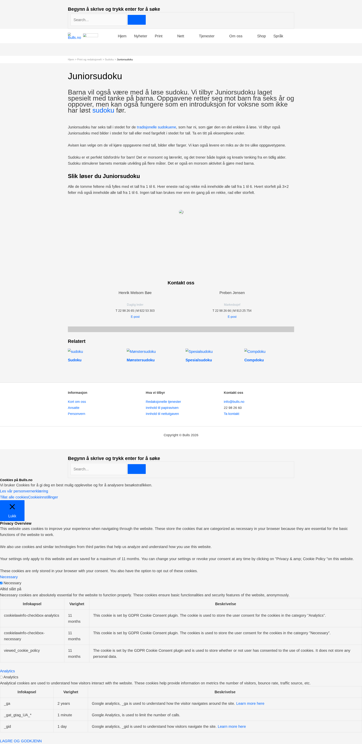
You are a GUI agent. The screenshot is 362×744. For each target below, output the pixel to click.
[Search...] (99, 469)
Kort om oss (77, 402)
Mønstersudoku (141, 360)
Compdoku (254, 360)
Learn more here (250, 703)
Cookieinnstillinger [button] (43, 497)
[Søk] (137, 20)
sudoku (103, 110)
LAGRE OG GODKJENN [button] (21, 741)
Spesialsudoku (199, 360)
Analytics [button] (7, 671)
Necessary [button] (9, 577)
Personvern (76, 414)
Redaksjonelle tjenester (163, 402)
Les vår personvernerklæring (24, 491)
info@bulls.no (234, 402)
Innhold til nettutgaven (162, 414)
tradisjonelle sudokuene (156, 127)
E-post (135, 316)
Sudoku (74, 360)
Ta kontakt (231, 414)
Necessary (12, 583)
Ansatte (73, 408)
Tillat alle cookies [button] (14, 497)
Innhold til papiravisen (162, 408)
